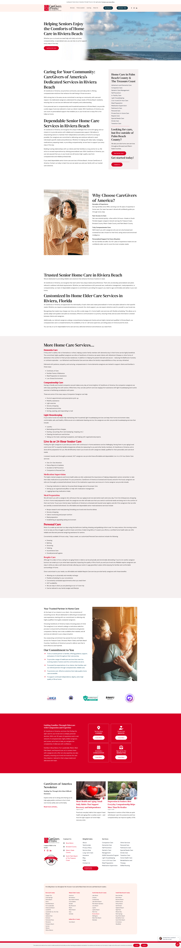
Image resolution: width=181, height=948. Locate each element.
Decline (144, 945)
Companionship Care (53, 382)
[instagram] (134, 8)
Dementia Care (51, 350)
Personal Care (52, 524)
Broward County (50, 893)
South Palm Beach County (123, 893)
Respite (47, 557)
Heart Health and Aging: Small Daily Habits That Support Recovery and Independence (89, 804)
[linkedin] (136, 8)
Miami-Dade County (74, 893)
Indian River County (74, 919)
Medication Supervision (55, 474)
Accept (136, 945)
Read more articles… (51, 807)
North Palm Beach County (99, 893)
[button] (71, 843)
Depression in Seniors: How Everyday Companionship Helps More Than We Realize (121, 804)
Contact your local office (108, 2)
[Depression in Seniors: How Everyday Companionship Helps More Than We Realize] (122, 790)
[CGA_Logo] (53, 5)
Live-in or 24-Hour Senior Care (63, 441)
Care (53, 557)
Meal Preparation (52, 495)
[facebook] (131, 8)
